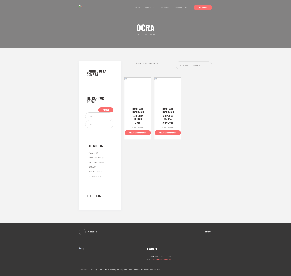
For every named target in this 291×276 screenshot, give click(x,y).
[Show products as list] (132, 63)
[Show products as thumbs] (126, 63)
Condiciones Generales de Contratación (138, 270)
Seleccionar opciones (137, 133)
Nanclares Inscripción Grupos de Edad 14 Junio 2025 (168, 115)
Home (138, 34)
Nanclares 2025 (95, 158)
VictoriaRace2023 (95, 176)
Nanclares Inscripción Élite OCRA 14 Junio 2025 (138, 115)
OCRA (91, 167)
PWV (158, 270)
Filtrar (106, 110)
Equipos (91, 153)
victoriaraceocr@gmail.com (162, 259)
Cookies (119, 270)
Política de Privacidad (107, 270)
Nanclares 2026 (95, 162)
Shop (145, 34)
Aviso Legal (94, 270)
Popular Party (94, 172)
